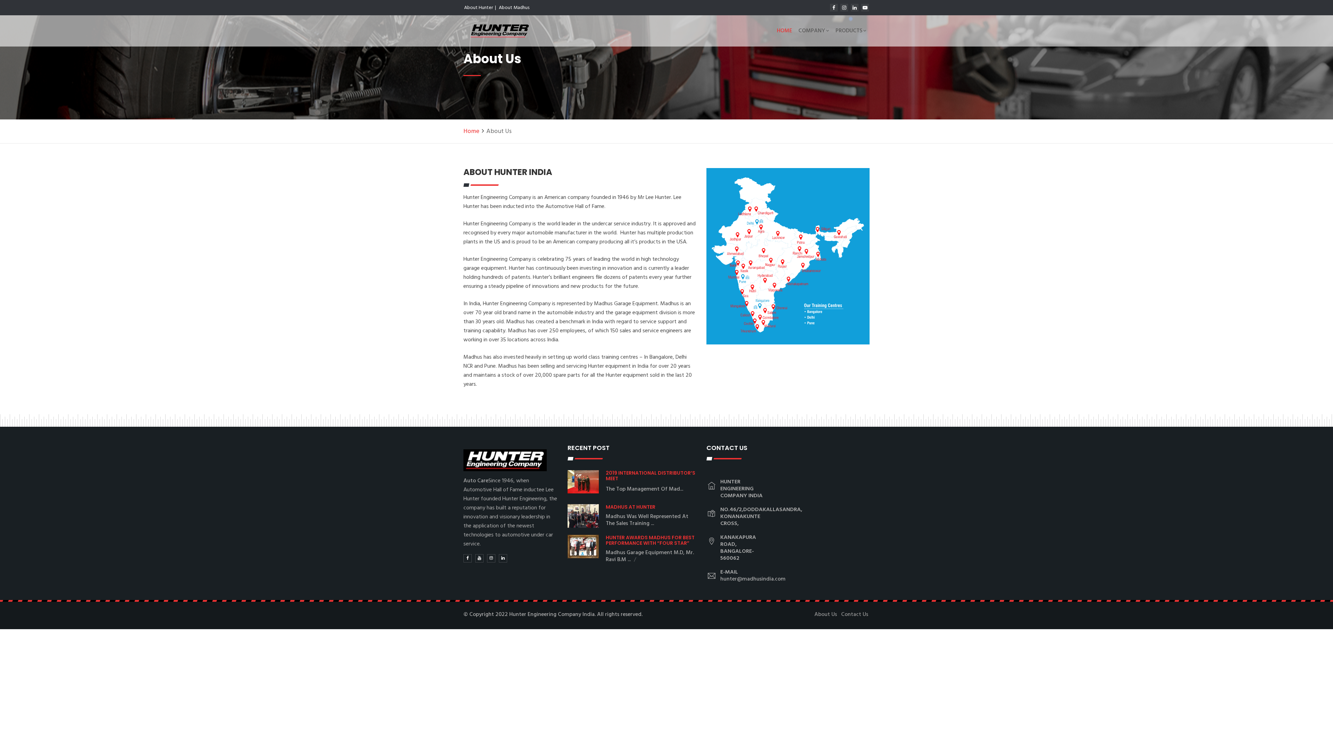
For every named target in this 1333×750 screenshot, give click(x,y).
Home (784, 30)
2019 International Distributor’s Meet (650, 475)
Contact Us (854, 614)
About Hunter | (480, 8)
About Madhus (514, 8)
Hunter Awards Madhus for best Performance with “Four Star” (650, 540)
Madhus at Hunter (630, 506)
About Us (825, 614)
